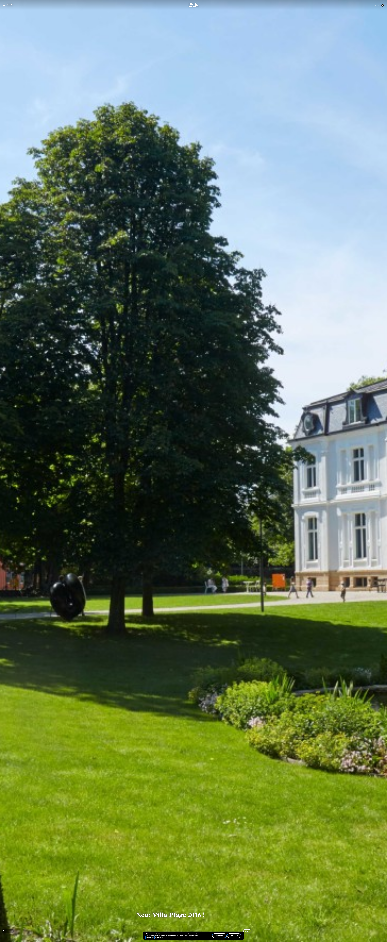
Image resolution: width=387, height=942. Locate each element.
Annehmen (219, 935)
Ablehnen (234, 935)
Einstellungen (150, 937)
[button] (8, 4)
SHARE (247, 931)
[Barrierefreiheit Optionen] (382, 5)
